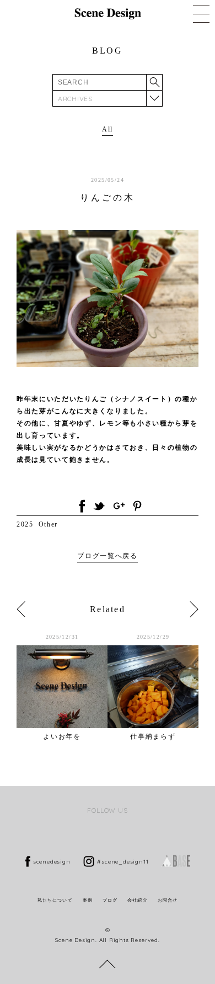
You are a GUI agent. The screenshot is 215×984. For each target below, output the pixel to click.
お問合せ (168, 900)
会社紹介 (137, 900)
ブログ (110, 900)
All (107, 129)
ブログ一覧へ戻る (107, 556)
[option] (62, 687)
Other (48, 524)
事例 (88, 900)
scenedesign (52, 861)
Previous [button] (21, 609)
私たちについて (55, 900)
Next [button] (194, 609)
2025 (25, 524)
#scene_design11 (122, 861)
